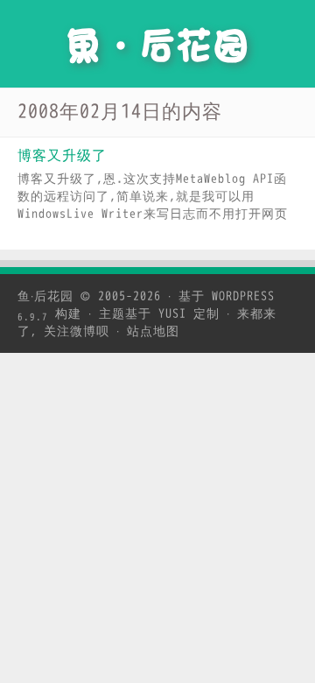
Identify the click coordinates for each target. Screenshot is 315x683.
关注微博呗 (76, 331)
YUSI (172, 313)
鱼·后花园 (46, 296)
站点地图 (153, 331)
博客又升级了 (62, 156)
